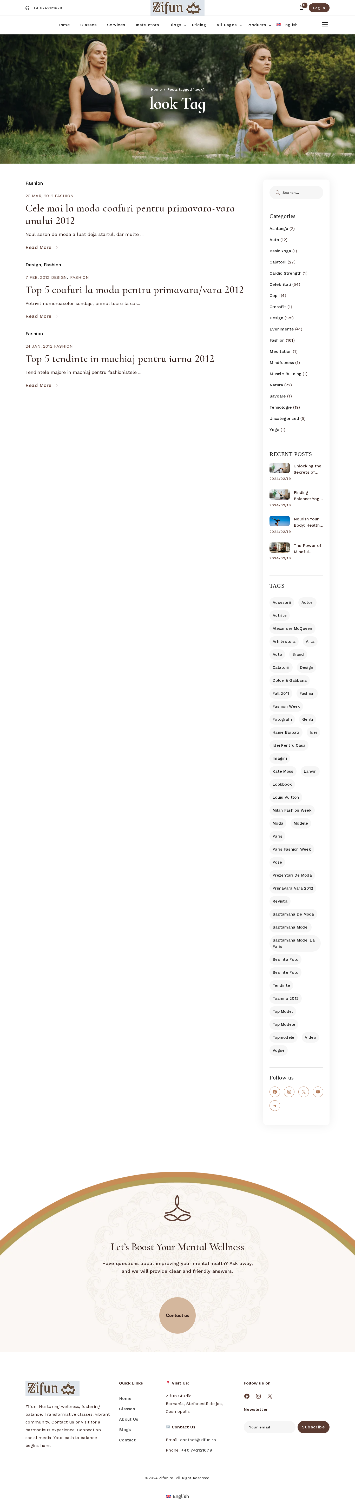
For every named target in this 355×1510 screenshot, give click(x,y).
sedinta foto (285, 959)
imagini (280, 758)
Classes (127, 1408)
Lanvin (310, 771)
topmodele (283, 1037)
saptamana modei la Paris (294, 943)
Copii (274, 295)
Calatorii (277, 262)
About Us (128, 1419)
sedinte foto (285, 972)
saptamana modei (290, 927)
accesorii (282, 602)
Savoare (277, 396)
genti (307, 719)
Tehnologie (280, 407)
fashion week (286, 706)
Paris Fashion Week (292, 849)
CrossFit (277, 306)
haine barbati (286, 732)
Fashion (34, 183)
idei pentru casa (289, 745)
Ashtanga (278, 228)
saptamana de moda (293, 914)
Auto (274, 239)
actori (307, 602)
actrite (280, 615)
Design (33, 264)
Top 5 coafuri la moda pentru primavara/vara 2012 (134, 289)
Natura (276, 384)
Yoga (274, 429)
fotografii (282, 719)
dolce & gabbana (290, 680)
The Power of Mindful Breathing (307, 549)
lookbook (282, 784)
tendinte (281, 985)
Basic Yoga (280, 250)
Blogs (125, 1429)
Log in (319, 8)
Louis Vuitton (286, 797)
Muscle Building (285, 373)
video (310, 1037)
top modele (284, 1024)
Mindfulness (281, 362)
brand (298, 654)
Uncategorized (284, 418)
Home (125, 1398)
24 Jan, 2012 (38, 346)
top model (283, 1011)
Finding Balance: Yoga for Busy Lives (308, 496)
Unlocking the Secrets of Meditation (307, 469)
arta (310, 641)
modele (301, 823)
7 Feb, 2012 (37, 277)
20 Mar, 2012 (39, 195)
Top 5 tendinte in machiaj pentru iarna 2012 (119, 358)
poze (277, 862)
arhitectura (284, 641)
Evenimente (281, 329)
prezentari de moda (292, 875)
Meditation (280, 351)
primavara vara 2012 (293, 888)
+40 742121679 (196, 1450)
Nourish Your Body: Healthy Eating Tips (308, 522)
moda (278, 823)
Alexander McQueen (292, 628)
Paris (277, 836)
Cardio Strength (285, 273)
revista (280, 901)
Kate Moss (283, 771)
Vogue (279, 1050)
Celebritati (280, 284)
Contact (127, 1440)
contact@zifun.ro (198, 1439)
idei (313, 732)
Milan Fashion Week (292, 810)
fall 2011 (281, 693)
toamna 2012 (286, 998)
